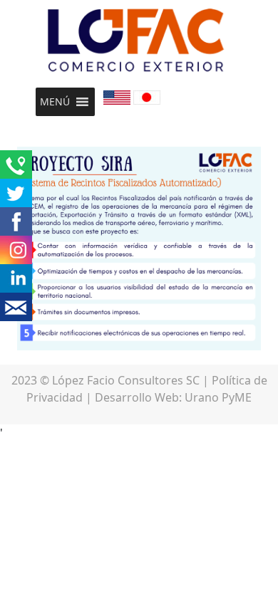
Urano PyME (218, 397)
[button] (55, 102)
